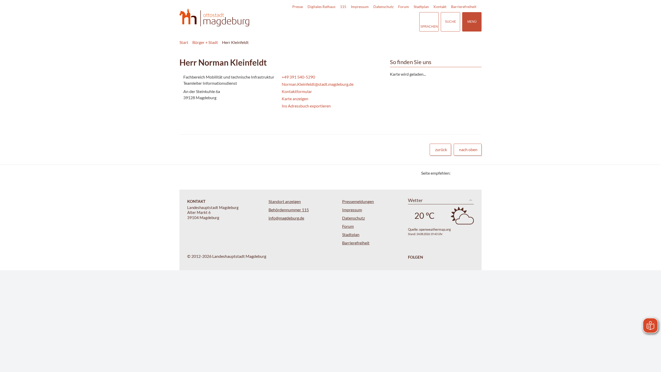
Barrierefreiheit (463, 6)
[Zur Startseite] (214, 18)
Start (183, 42)
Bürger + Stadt (205, 42)
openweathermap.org (435, 229)
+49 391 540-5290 (298, 76)
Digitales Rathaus (321, 6)
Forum (403, 6)
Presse (297, 6)
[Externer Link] (379, 21)
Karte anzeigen (295, 98)
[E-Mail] (469, 173)
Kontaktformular (297, 91)
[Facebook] (462, 173)
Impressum (360, 6)
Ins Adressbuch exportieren (306, 105)
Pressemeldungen (358, 201)
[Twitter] (456, 173)
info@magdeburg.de (286, 217)
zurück (441, 149)
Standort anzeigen (285, 201)
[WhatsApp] (475, 173)
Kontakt (440, 6)
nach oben (468, 149)
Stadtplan (421, 6)
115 (343, 6)
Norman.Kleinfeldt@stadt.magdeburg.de (317, 84)
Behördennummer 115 (289, 209)
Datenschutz (383, 6)
